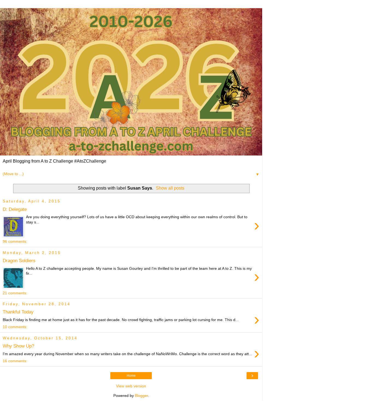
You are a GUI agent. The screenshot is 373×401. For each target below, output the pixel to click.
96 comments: (15, 241)
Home (131, 376)
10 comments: (15, 327)
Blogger (141, 395)
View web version (131, 386)
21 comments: (15, 293)
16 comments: (15, 361)
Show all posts (170, 188)
